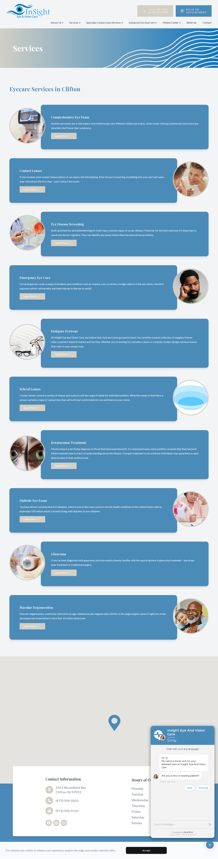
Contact (207, 22)
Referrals (192, 22)
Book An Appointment (196, 11)
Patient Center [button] (171, 22)
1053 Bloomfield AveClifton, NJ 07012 (71, 790)
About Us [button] (56, 22)
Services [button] (73, 22)
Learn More (61, 135)
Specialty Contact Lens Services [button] (103, 22)
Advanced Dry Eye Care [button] (142, 22)
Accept (146, 850)
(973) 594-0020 (67, 800)
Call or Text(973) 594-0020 (159, 11)
